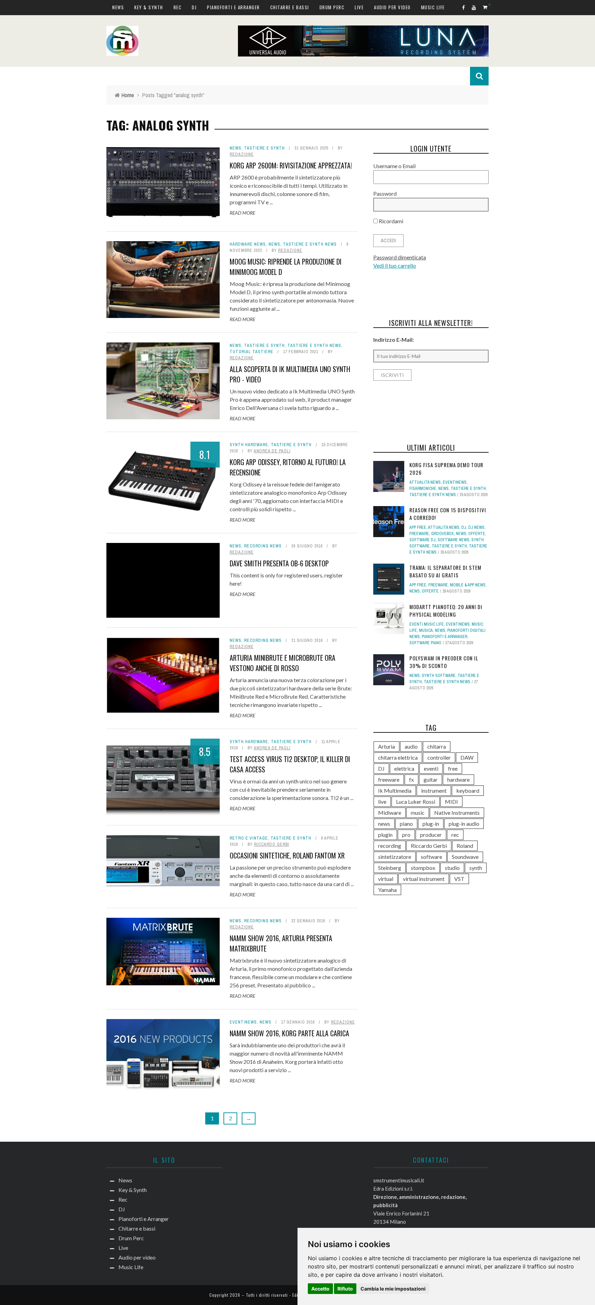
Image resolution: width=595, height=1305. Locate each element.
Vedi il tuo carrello (394, 265)
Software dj (422, 540)
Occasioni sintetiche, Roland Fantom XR (287, 855)
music (418, 812)
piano (406, 823)
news (384, 823)
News (118, 7)
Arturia (386, 746)
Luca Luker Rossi (415, 801)
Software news (453, 540)
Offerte (476, 533)
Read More (242, 213)
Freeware (419, 533)
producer (431, 834)
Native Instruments (457, 812)
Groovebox (442, 533)
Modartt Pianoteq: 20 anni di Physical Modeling (445, 610)
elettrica (404, 768)
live (382, 801)
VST (459, 878)
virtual (385, 878)
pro (406, 834)
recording (389, 845)
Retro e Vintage (249, 838)
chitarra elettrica (398, 757)
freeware (388, 779)
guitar (431, 779)
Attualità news (425, 482)
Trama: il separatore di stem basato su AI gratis (445, 571)
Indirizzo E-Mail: (393, 339)
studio (452, 867)
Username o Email (394, 166)
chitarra (436, 746)
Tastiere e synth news (310, 244)
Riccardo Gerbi (271, 844)
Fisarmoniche (422, 488)
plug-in (430, 823)
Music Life (433, 7)
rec (455, 834)
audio (411, 746)
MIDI (451, 801)
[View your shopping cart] (486, 7)
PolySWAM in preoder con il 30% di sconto (443, 662)
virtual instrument (424, 878)
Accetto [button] (320, 1289)
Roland (465, 845)
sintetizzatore (394, 856)
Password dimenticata (399, 257)
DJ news (476, 527)
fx (411, 779)
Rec (178, 7)
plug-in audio (464, 823)
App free (417, 527)
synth (475, 867)
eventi (431, 768)
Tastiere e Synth (264, 148)
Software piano (425, 643)
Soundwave (465, 856)
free (453, 768)
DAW (466, 757)
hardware (458, 779)
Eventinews (243, 1022)
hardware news (248, 244)
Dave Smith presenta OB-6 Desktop (279, 563)
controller (439, 757)
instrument (434, 790)
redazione (242, 154)
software (431, 856)
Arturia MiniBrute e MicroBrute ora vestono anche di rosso (282, 662)
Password (385, 193)
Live (359, 7)
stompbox (423, 867)
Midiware (389, 812)
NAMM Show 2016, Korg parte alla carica (289, 1033)
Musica (426, 630)
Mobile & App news (468, 585)
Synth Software (439, 675)
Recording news (263, 546)
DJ (194, 7)
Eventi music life (426, 624)
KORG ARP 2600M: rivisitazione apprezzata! (291, 165)
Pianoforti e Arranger (233, 7)
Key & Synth (148, 7)
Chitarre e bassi (289, 7)
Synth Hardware (249, 445)
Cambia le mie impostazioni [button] (393, 1289)
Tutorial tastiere (251, 351)
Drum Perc (332, 7)
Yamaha (387, 889)
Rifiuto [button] (345, 1289)
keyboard (467, 790)
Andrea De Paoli (272, 451)
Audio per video (392, 7)
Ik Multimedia (394, 790)
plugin (385, 834)
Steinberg (389, 867)
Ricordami (390, 221)
